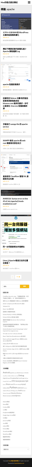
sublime (16, 390)
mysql (23, 384)
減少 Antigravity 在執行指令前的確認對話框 (15, 346)
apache (12, 372)
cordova (12, 375)
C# (23, 372)
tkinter (24, 390)
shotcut (25, 388)
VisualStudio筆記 (7, 431)
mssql (19, 384)
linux (8, 384)
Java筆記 (5, 423)
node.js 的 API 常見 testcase (10, 343)
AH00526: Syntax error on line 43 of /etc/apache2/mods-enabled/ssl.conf (15, 201)
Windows (19, 393)
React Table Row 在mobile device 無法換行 (14, 336)
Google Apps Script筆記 (9, 415)
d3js (17, 375)
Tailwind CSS (6, 306)
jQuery (4, 384)
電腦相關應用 (6, 439)
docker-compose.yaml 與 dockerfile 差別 (13, 303)
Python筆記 (6, 428)
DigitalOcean (6, 378)
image (10, 381)
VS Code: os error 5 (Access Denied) (12, 333)
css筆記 (5, 409)
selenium (20, 388)
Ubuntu (13, 393)
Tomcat (4, 393)
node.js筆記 (6, 426)
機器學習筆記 (6, 437)
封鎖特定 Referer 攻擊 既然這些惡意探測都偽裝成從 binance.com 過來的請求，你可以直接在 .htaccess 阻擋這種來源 (15, 103)
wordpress (16, 395)
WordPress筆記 (7, 434)
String (13, 390)
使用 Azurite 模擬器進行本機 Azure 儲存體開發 (15, 301)
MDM (16, 384)
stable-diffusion (7, 390)
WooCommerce (7, 396)
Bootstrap (20, 372)
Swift (20, 390)
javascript (23, 381)
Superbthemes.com (19, 463)
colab (9, 375)
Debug (21, 375)
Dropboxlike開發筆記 (8, 412)
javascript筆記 (7, 420)
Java (17, 381)
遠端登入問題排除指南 (9, 311)
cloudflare (5, 375)
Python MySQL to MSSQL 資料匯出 (12, 314)
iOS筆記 (5, 418)
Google (4, 381)
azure (15, 372)
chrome (26, 372)
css (15, 375)
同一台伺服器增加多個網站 (14, 247)
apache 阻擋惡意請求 (11, 84)
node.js (5, 388)
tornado (8, 393)
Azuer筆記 (6, 404)
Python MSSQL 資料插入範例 (11, 317)
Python (13, 387)
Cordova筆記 (6, 407)
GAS (26, 378)
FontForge (21, 378)
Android (6, 372)
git (27, 378)
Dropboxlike (14, 378)
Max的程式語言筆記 (9, 2)
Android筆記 (6, 401)
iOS (13, 381)
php (8, 388)
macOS (12, 384)
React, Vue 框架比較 (8, 309)
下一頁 (18, 276)
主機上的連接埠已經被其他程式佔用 (13, 358)
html (7, 381)
